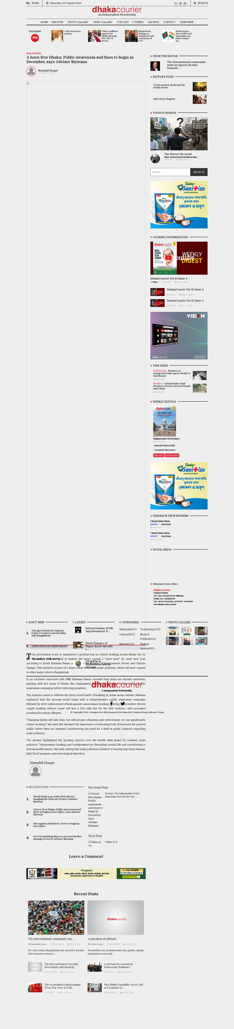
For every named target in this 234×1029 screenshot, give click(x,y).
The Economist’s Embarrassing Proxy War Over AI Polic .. (63, 986)
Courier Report (97, 944)
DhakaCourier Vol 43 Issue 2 (185, 300)
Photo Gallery (78, 22)
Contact (169, 22)
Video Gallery (103, 22)
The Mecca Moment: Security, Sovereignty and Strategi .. (62, 965)
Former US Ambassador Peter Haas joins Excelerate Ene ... (122, 795)
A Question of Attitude (102, 939)
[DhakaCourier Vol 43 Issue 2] (172, 642)
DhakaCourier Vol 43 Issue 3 (185, 289)
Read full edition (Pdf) (164, 445)
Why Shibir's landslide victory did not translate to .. (123, 986)
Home (44, 22)
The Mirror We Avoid (177, 154)
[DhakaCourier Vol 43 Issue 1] (186, 642)
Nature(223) (126, 643)
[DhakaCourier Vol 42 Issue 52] (201, 642)
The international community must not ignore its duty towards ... (186, 65)
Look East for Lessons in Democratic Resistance (118, 965)
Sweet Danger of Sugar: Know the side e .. (99, 646)
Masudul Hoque (48, 70)
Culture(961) (127, 634)
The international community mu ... (51, 939)
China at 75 (111, 841)
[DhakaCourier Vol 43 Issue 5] (172, 633)
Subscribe (187, 22)
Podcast (123, 22)
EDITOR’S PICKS (163, 76)
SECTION (57, 22)
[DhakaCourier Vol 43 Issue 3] (201, 633)
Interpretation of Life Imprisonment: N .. (99, 630)
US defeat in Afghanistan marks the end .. (98, 664)
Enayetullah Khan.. (38, 944)
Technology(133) (150, 629)
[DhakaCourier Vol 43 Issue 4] (186, 633)
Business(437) (128, 629)
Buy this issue (172, 455)
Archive (153, 22)
